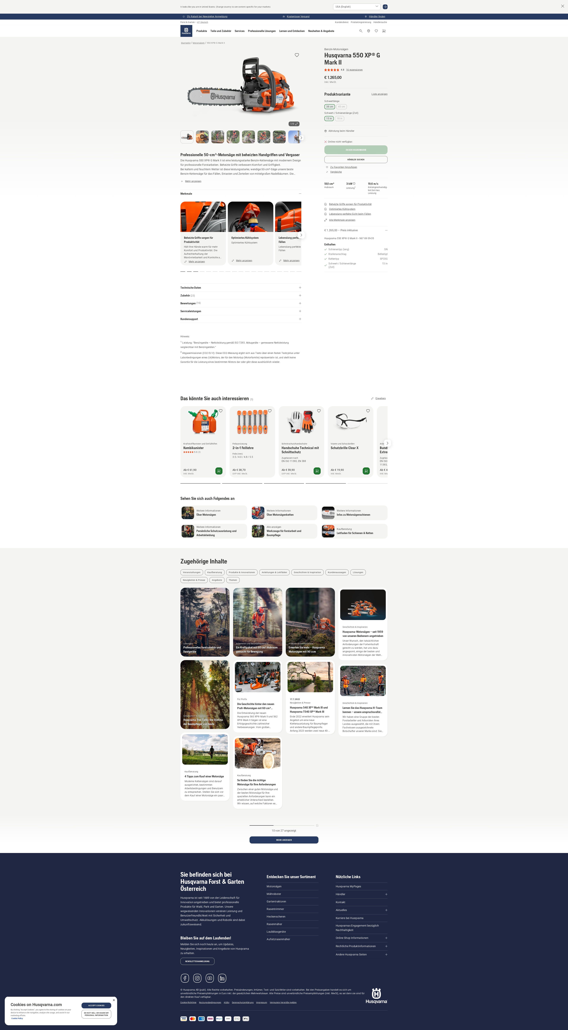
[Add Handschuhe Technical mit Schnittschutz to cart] (317, 470)
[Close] (114, 1000)
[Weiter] (301, 137)
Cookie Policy (17, 1018)
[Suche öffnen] (360, 30)
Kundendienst (341, 22)
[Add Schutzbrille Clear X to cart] (366, 470)
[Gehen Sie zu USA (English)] (385, 6)
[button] (202, 31)
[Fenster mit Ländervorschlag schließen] (562, 6)
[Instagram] (197, 978)
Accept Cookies (96, 1005)
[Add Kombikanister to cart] (218, 470)
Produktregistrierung (361, 22)
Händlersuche (380, 22)
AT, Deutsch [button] (202, 22)
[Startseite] (186, 31)
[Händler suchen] (368, 30)
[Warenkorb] (384, 30)
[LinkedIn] (222, 978)
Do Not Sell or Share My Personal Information (96, 1014)
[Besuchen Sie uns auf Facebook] (184, 978)
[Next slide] (387, 443)
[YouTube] (209, 978)
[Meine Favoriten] (376, 30)
